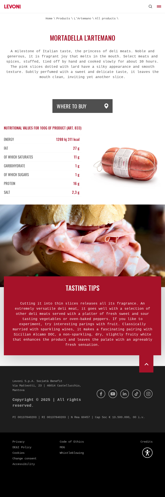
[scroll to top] (146, 361)
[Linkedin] (124, 393)
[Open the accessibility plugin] (147, 453)
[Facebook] (101, 393)
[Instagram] (148, 393)
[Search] (150, 6)
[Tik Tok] (136, 393)
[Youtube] (112, 393)
